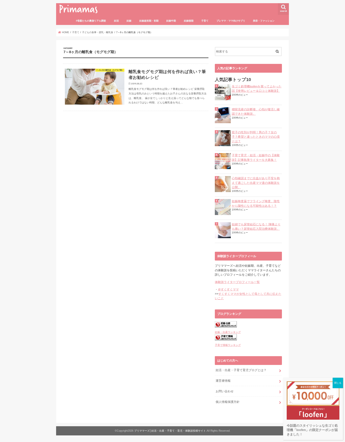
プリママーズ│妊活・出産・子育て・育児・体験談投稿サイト (170, 430)
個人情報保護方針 (228, 401)
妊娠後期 (188, 20)
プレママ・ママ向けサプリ (230, 20)
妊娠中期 (171, 20)
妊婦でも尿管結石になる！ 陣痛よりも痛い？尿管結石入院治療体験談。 (256, 226)
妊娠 (129, 20)
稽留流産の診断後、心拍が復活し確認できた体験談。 (256, 111)
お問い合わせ (225, 391)
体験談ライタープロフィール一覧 (237, 282)
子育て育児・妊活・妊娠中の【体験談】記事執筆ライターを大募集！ (256, 157)
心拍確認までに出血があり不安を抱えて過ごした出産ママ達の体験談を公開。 (256, 183)
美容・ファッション (264, 20)
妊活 (116, 20)
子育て (204, 20)
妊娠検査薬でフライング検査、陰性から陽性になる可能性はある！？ (256, 203)
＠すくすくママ (228, 289)
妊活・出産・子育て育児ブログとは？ (241, 370)
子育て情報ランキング (228, 345)
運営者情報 (223, 380)
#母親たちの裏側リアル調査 (91, 20)
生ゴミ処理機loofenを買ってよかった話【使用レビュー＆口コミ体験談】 (257, 88)
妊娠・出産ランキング (228, 332)
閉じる (337, 383)
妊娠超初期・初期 (149, 20)
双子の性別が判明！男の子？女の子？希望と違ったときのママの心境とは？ (256, 137)
